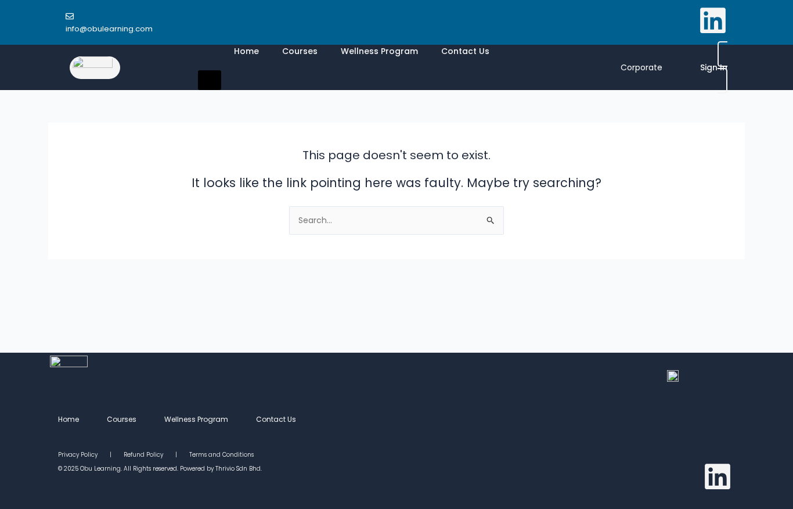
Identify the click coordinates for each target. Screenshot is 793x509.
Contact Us (465, 51)
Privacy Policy (84, 454)
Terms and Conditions (221, 454)
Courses (300, 51)
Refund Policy (143, 454)
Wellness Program (379, 51)
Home (246, 51)
